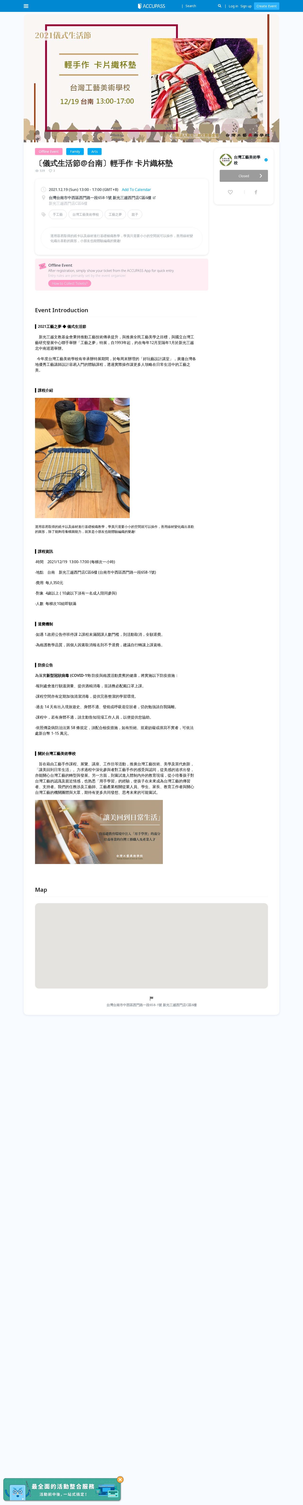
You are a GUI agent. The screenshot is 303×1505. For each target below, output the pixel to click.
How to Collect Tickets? (69, 283)
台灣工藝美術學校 (85, 214)
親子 (135, 214)
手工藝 (58, 214)
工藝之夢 (115, 214)
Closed (244, 176)
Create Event (267, 6)
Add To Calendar (136, 189)
